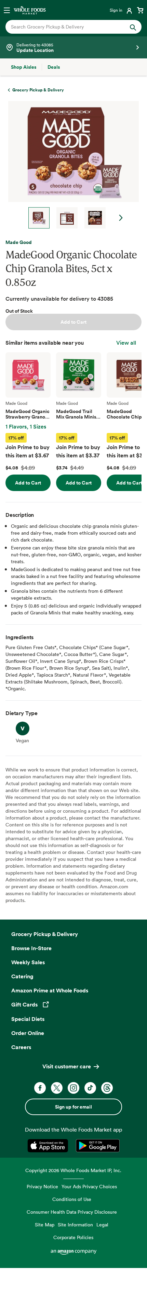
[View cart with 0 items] (140, 9)
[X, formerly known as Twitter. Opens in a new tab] (57, 1088)
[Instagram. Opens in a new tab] (73, 1088)
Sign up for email (73, 1106)
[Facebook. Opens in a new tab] (40, 1088)
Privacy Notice (42, 1186)
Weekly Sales (28, 962)
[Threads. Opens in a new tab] (107, 1088)
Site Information (75, 1224)
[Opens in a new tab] (49, 1146)
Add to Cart (73, 322)
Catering (22, 976)
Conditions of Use (71, 1199)
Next (121, 217)
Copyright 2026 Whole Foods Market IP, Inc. (73, 1170)
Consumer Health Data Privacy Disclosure (72, 1212)
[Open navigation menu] (7, 9)
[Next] (71, 165)
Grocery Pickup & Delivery (44, 934)
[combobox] (67, 26)
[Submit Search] (133, 27)
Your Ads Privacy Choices (89, 1186)
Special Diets (27, 1019)
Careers (21, 1047)
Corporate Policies (73, 1237)
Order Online (27, 1033)
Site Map (44, 1224)
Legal (102, 1224)
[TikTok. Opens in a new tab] (90, 1088)
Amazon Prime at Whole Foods (49, 990)
